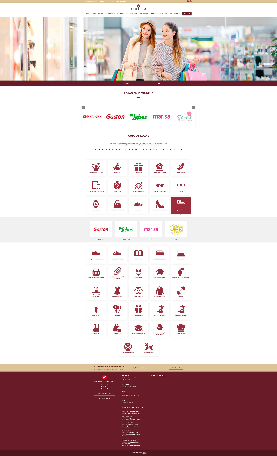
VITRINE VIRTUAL (122, 13)
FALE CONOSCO (175, 13)
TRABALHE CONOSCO (90, 1)
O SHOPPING (164, 13)
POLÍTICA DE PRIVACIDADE (119, 1)
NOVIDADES (133, 13)
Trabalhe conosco (104, 393)
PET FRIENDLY (144, 13)
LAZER (87, 13)
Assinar (174, 367)
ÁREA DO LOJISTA (104, 1)
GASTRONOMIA (110, 13)
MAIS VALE (187, 13)
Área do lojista (104, 398)
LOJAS (94, 13)
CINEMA (100, 13)
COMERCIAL (154, 13)
